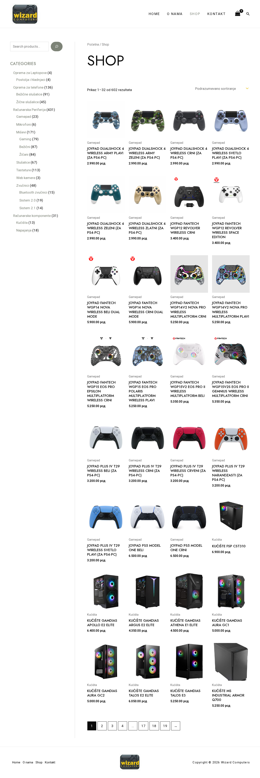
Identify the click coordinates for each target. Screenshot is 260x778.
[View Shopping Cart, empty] (237, 13)
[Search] (57, 46)
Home (154, 14)
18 (154, 726)
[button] (248, 13)
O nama (175, 14)
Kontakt (216, 14)
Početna (93, 44)
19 (165, 726)
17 (143, 726)
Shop (195, 14)
